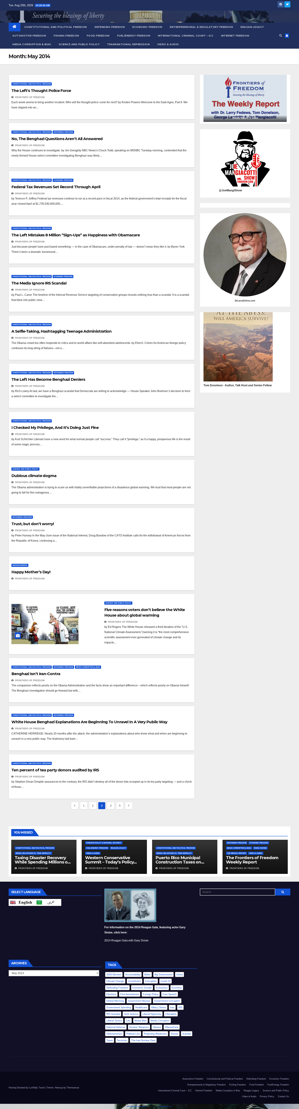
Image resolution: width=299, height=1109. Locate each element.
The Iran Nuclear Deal (143, 1040)
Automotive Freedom (29, 35)
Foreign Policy (150, 994)
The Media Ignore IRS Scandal (38, 283)
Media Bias (140, 1020)
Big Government (163, 974)
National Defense (115, 1027)
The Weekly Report (236, 853)
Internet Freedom (235, 35)
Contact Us (283, 1096)
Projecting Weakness (155, 1033)
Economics (162, 987)
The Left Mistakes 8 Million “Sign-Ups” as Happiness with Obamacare (75, 235)
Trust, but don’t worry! (32, 524)
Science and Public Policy (79, 44)
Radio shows (260, 848)
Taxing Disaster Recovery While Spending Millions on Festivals (42, 862)
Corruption (151, 981)
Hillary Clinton (158, 1007)
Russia (174, 1033)
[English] (22, 902)
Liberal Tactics (114, 1020)
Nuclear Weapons (139, 1027)
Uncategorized (19, 565)
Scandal (186, 1033)
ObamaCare (171, 1027)
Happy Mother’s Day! (30, 572)
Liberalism (170, 1014)
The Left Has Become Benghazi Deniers (48, 379)
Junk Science (131, 1014)
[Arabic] (48, 902)
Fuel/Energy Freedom (133, 35)
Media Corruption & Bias (31, 44)
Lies (128, 1020)
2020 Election (113, 974)
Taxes (109, 1040)
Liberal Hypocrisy (151, 1014)
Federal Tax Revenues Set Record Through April (55, 187)
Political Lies (133, 1033)
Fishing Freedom (66, 35)
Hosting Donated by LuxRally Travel (27, 1087)
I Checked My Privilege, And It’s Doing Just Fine (55, 427)
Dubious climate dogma (33, 475)
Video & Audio (168, 44)
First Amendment (129, 994)
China (179, 974)
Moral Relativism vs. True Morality (33, 853)
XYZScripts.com (165, 1106)
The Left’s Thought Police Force (41, 90)
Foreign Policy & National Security (103, 843)
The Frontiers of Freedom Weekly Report (252, 860)
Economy (177, 987)
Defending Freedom (109, 27)
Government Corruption (167, 1000)
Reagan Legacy (252, 27)
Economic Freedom (147, 27)
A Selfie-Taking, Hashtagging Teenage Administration (61, 331)
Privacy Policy (267, 1096)
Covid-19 (165, 981)
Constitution (134, 981)
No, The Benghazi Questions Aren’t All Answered (56, 138)
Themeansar (73, 1087)
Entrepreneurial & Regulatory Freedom (201, 27)
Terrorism (122, 1040)
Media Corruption (160, 1020)
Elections (111, 994)
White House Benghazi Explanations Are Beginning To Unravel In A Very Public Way (89, 722)
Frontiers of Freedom (29, 97)
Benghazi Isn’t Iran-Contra (35, 673)
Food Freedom (98, 35)
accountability (132, 974)
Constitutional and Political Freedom (55, 27)
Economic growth (142, 987)
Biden (147, 974)
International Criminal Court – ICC (185, 35)
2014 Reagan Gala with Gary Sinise (126, 940)
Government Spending (118, 1007)
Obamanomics (114, 1033)
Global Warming (115, 1000)
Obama (157, 1027)
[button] (280, 35)
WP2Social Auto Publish (136, 1106)
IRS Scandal (113, 1014)
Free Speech (169, 994)
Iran (172, 1007)
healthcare (141, 1007)
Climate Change (115, 981)
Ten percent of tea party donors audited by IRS (55, 770)
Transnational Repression (128, 44)
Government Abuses (139, 1000)
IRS (180, 1007)
